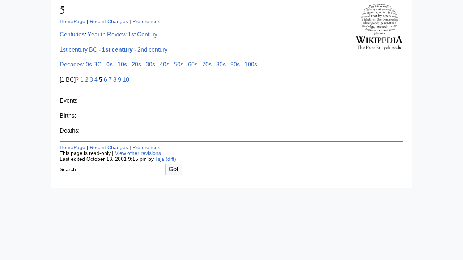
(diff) (171, 159)
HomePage (72, 21)
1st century (117, 50)
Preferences (146, 21)
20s (136, 64)
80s (221, 64)
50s (178, 64)
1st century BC (78, 50)
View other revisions (138, 153)
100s (251, 64)
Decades (71, 64)
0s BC (94, 64)
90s (235, 64)
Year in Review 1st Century (122, 34)
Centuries (72, 34)
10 (126, 80)
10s (122, 64)
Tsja (159, 159)
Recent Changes (109, 21)
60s (192, 64)
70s (207, 64)
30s (150, 64)
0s (109, 64)
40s (164, 64)
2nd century (152, 50)
